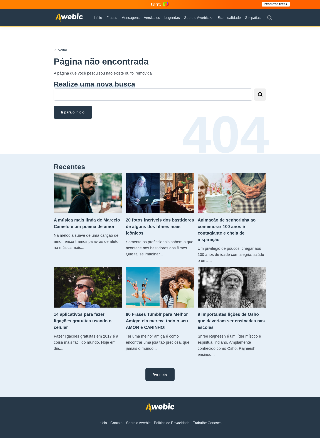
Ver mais (160, 374)
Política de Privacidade (172, 423)
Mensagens (130, 18)
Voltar (62, 50)
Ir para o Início (72, 112)
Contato (116, 423)
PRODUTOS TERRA (275, 4)
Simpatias (253, 18)
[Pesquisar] (269, 17)
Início (98, 18)
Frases (111, 18)
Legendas (172, 18)
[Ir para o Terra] (160, 4)
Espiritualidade (229, 18)
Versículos (152, 18)
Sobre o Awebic (196, 18)
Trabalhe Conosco (207, 423)
